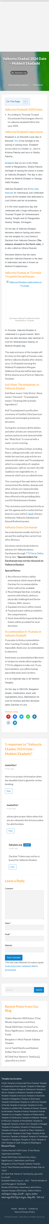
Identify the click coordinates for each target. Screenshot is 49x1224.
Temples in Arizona (17, 1095)
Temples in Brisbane (10, 1102)
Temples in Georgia (18, 1105)
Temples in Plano (26, 1130)
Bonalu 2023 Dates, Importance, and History (21, 1187)
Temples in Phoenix (10, 1130)
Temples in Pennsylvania (31, 1127)
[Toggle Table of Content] (24, 101)
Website (8, 945)
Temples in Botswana (30, 1098)
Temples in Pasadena (10, 1127)
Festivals (24, 85)
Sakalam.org (21, 72)
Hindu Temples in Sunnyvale (13, 1083)
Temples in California (29, 1102)
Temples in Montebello (22, 1120)
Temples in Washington (31, 1142)
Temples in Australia (36, 1095)
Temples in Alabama (16, 1092)
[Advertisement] (24, 25)
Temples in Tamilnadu (38, 1136)
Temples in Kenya (21, 1111)
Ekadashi (9, 163)
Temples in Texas (28, 1139)
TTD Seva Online (34, 553)
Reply (9, 791)
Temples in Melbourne (11, 1117)
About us (22, 1208)
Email (8, 934)
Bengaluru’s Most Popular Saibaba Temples (20, 1163)
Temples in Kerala (37, 1111)
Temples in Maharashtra (33, 1114)
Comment (9, 888)
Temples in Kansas (31, 1108)
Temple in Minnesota (26, 1089)
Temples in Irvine (34, 1105)
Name (8, 923)
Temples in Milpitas (30, 1117)
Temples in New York (20, 1124)
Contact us (33, 1208)
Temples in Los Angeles (11, 1114)
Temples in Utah (13, 1142)
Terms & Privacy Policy (24, 1212)
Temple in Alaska (9, 1089)
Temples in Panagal (38, 1124)
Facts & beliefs (14, 85)
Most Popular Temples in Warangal (29, 1086)
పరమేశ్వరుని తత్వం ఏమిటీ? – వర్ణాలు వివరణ (19, 1193)
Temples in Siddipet (19, 1136)
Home (14, 1208)
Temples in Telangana (11, 1139)
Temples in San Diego (22, 1133)
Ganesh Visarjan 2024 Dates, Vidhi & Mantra (21, 1190)
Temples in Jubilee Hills (11, 1108)
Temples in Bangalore (11, 1098)
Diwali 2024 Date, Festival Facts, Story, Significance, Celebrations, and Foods (24, 1030)
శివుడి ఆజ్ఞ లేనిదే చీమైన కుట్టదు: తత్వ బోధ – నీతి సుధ (22, 1197)
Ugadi (30, 513)
